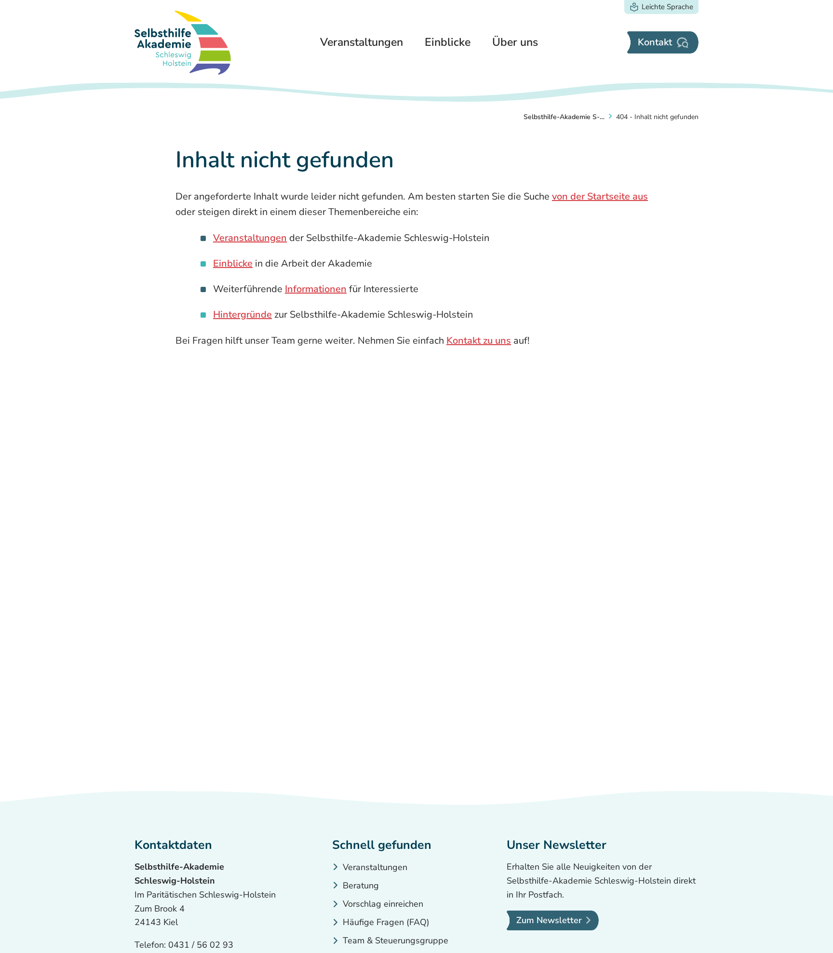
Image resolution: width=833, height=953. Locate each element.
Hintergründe (242, 314)
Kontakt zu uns (478, 340)
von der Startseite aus (600, 196)
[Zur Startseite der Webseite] (182, 43)
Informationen (316, 288)
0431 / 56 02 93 (200, 945)
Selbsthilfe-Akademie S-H (564, 116)
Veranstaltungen (250, 237)
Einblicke (233, 263)
